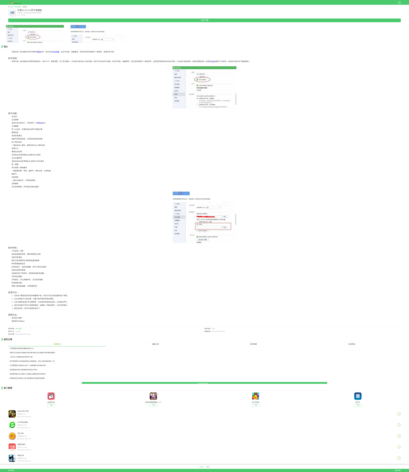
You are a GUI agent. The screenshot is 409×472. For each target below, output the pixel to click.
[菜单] (399, 3)
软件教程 (253, 344)
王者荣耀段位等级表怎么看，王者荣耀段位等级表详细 (28, 365)
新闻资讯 (57, 344)
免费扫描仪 (21, 444)
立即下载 (204, 20)
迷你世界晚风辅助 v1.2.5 (153, 402)
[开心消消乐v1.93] (256, 396)
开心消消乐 (255, 402)
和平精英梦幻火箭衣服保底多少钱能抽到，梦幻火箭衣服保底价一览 (32, 361)
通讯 (39, 52)
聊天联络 (18, 7)
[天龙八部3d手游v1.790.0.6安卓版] (12, 414)
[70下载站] (17, 2)
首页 (11, 7)
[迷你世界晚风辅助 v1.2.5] (153, 396)
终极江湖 (20, 455)
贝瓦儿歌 (20, 433)
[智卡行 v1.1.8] (358, 396)
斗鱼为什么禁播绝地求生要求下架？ (22, 357)
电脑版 (208, 467)
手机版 (201, 467)
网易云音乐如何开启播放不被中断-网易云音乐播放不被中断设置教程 (32, 352)
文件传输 (56, 52)
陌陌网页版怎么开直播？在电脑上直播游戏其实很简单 (28, 374)
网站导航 (398, 470)
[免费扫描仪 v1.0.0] (12, 447)
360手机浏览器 (22, 422)
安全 (40, 123)
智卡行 (358, 402)
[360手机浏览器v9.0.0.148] (12, 425)
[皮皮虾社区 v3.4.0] (51, 396)
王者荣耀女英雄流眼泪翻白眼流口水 (22, 348)
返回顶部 (11, 470)
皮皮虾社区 (51, 402)
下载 (51, 405)
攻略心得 (155, 344)
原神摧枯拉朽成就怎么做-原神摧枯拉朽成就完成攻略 (27, 378)
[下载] (399, 414)
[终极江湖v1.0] (12, 458)
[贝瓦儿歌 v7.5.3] (12, 436)
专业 (213, 61)
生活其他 (351, 344)
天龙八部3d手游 (23, 411)
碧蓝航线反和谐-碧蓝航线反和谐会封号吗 (23, 369)
